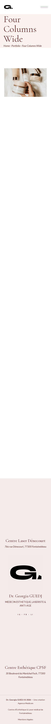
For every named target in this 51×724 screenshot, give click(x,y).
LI (32, 614)
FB (25, 614)
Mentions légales (25, 719)
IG (19, 614)
